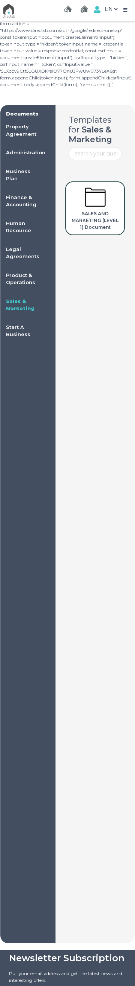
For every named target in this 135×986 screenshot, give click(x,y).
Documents (22, 114)
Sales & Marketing (90, 134)
